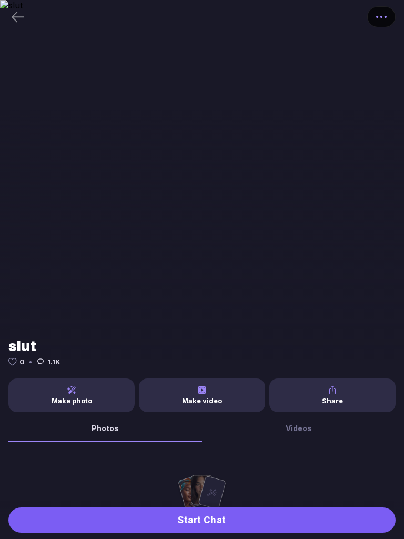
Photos (105, 428)
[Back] (17, 16)
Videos (299, 428)
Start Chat (202, 520)
